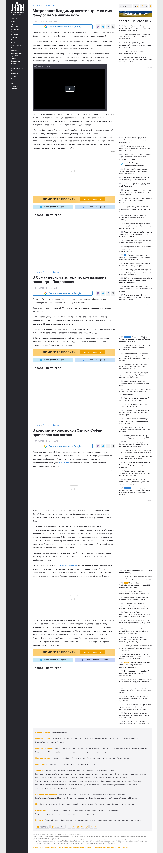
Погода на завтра (78, 758)
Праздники (116, 804)
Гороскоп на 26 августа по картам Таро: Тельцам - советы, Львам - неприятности (134, 347)
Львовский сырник (52, 820)
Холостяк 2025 (72, 804)
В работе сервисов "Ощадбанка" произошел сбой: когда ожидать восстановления (134, 673)
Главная (14, 18)
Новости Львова (59, 738)
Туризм (13, 58)
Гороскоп (39, 764)
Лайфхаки (39, 770)
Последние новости (133, 21)
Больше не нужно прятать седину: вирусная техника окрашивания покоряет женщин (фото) (135, 412)
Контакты (14, 88)
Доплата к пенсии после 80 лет (135, 748)
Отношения (53, 804)
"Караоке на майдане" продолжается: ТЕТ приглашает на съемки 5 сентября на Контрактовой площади (135, 614)
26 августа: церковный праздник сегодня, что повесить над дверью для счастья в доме (134, 421)
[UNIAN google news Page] (82, 827)
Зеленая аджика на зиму (131, 820)
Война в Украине (42, 732)
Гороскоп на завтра (88, 764)
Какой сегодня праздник (46, 794)
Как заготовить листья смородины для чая (62, 770)
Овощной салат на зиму (87, 820)
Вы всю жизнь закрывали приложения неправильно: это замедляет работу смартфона (134, 148)
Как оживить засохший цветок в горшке (50, 785)
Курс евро (71, 748)
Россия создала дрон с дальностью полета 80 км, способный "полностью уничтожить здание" (135, 392)
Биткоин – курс (125, 752)
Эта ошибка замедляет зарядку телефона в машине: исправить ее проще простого (134, 429)
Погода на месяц (123, 758)
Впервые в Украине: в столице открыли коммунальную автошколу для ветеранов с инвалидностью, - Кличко (134, 724)
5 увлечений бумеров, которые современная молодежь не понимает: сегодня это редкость (133, 171)
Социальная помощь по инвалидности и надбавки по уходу (95, 752)
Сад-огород (40, 810)
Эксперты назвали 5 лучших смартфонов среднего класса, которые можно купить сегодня (134, 482)
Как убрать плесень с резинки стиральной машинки (121, 781)
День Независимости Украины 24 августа (108, 794)
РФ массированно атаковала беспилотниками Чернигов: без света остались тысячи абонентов (133, 444)
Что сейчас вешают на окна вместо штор (51, 781)
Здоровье (14, 56)
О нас (89, 847)
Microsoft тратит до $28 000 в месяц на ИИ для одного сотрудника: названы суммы (135, 681)
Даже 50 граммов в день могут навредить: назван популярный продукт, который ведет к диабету (134, 639)
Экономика (15, 29)
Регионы (14, 37)
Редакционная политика (104, 847)
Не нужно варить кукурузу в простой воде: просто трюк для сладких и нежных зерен (135, 140)
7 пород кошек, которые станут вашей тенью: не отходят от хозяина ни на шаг (135, 209)
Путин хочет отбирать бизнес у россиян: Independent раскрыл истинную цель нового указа (134, 297)
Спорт (13, 40)
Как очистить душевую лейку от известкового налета (55, 774)
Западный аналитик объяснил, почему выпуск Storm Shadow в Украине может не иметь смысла (134, 28)
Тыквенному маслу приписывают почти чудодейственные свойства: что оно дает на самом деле (135, 226)
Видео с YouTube (17, 68)
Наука (13, 42)
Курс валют (81, 748)
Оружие (14, 50)
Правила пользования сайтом (44, 847)
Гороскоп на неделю (53, 764)
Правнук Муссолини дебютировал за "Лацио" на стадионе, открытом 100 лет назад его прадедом (135, 234)
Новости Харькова (57, 742)
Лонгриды (14, 79)
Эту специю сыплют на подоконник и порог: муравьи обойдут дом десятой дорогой (135, 200)
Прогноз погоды (42, 758)
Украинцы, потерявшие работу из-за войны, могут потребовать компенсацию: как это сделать (135, 648)
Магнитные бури (109, 758)
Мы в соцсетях (123, 847)
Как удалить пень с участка (116, 777)
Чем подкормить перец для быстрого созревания (98, 810)
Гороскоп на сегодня (71, 764)
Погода (13, 64)
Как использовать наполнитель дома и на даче (95, 774)
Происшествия (16, 53)
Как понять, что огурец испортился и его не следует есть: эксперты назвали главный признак (135, 192)
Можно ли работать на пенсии (59, 752)
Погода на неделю (94, 758)
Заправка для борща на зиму (108, 820)
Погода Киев (65, 758)
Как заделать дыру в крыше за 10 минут (83, 781)
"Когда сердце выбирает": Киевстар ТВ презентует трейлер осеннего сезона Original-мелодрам (135, 257)
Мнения (13, 76)
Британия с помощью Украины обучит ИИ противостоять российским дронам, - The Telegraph (133, 631)
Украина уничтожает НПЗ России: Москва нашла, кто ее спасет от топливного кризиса (135, 289)
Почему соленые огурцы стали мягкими (130, 774)
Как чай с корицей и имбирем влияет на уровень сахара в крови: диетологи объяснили (133, 366)
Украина (14, 24)
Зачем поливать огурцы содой (84, 814)
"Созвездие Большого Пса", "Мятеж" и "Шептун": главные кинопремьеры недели (135, 665)
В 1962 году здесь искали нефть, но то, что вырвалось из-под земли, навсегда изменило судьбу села (135, 272)
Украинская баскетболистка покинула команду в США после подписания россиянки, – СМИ (135, 59)
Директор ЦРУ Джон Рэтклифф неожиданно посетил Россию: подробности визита (134, 339)
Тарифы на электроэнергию (98, 748)
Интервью (14, 73)
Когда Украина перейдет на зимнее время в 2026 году (101, 738)
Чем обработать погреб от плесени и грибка (97, 770)
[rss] (95, 827)
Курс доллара (60, 748)
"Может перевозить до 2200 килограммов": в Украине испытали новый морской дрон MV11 (135, 45)
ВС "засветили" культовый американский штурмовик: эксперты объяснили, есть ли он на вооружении (133, 606)
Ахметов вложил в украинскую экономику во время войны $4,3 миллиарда (133, 217)
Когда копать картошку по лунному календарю (53, 814)
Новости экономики (44, 748)
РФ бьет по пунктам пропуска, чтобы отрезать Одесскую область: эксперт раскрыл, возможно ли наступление (135, 707)
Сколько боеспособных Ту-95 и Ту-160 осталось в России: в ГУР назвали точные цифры (134, 585)
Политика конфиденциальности (71, 847)
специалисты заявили (67, 565)
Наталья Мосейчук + (59, 732)
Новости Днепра (41, 742)
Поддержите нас (135, 13)
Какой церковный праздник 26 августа (122, 798)
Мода (108, 804)
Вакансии (14, 86)
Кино (82, 804)
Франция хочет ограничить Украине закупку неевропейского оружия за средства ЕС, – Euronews (135, 157)
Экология (14, 34)
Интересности (16, 61)
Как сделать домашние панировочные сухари (52, 777)
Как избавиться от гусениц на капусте (62, 810)
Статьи (13, 71)
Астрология (99, 804)
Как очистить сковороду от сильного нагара (84, 785)
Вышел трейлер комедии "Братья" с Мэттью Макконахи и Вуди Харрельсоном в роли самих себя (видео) (135, 375)
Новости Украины (43, 738)
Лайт (12, 48)
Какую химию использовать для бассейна (88, 777)
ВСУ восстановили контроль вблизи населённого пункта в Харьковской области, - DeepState (135, 280)
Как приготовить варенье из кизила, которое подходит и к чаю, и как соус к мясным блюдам (135, 249)
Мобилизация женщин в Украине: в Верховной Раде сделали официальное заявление (135, 465)
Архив (13, 83)
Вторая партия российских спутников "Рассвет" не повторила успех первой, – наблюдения (134, 473)
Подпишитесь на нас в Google (65, 26)
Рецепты (43, 804)
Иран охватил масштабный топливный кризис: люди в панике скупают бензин (135, 383)
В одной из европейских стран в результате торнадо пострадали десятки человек (134, 623)
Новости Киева (72, 738)
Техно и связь (16, 45)
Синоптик (55, 758)
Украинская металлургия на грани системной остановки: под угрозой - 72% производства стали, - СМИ (134, 656)
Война (13, 21)
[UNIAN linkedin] (78, 827)
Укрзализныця (40, 752)
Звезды (62, 804)
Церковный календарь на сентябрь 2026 (74, 794)
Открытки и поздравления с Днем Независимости (86, 798)
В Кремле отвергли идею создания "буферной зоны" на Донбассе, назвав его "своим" (135, 690)
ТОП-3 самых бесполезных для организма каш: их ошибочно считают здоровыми (133, 698)
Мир (12, 32)
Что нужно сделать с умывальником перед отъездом (55, 788)
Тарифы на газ (116, 748)
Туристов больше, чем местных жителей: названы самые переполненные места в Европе (134, 715)
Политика (14, 26)
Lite (36, 804)
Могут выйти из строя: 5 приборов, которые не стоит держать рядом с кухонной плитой (135, 36)
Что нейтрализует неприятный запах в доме (120, 785)
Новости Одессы (130, 738)
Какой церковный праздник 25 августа (50, 798)
